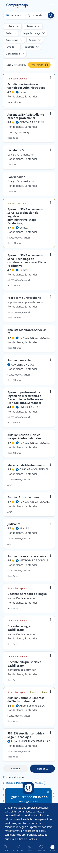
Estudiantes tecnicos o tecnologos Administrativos (26, 86)
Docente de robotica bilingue (27, 594)
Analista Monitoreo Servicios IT (27, 331)
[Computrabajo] (17, 6)
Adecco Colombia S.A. (32, 705)
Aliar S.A (24, 528)
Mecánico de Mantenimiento (26, 465)
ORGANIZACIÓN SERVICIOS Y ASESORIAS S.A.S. (35, 469)
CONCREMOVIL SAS (22, 364)
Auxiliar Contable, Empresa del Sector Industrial (25, 699)
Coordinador (16, 177)
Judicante (13, 524)
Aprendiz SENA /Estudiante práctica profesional (25, 116)
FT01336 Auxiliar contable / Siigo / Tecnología (25, 735)
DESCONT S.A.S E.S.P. (31, 122)
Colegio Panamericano (20, 154)
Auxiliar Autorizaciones (23, 497)
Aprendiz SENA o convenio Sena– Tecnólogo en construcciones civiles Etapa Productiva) (26, 260)
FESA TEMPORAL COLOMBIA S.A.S (31, 741)
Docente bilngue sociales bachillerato (24, 663)
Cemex (23, 92)
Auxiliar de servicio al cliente (26, 556)
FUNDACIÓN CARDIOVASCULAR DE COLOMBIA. (35, 337)
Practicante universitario (24, 298)
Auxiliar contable (19, 360)
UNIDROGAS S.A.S (29, 407)
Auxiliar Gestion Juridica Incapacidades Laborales (24, 436)
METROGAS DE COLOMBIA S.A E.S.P (35, 560)
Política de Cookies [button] (26, 839)
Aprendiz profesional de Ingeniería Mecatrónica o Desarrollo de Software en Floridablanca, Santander (25, 397)
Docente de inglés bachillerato (19, 628)
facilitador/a (15, 150)
